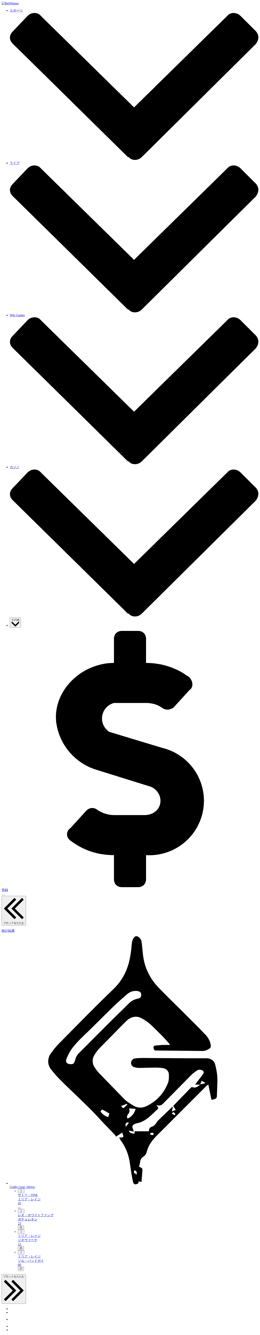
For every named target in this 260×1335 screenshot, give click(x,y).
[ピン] (19, 1191)
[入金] (130, 886)
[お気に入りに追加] (22, 1191)
